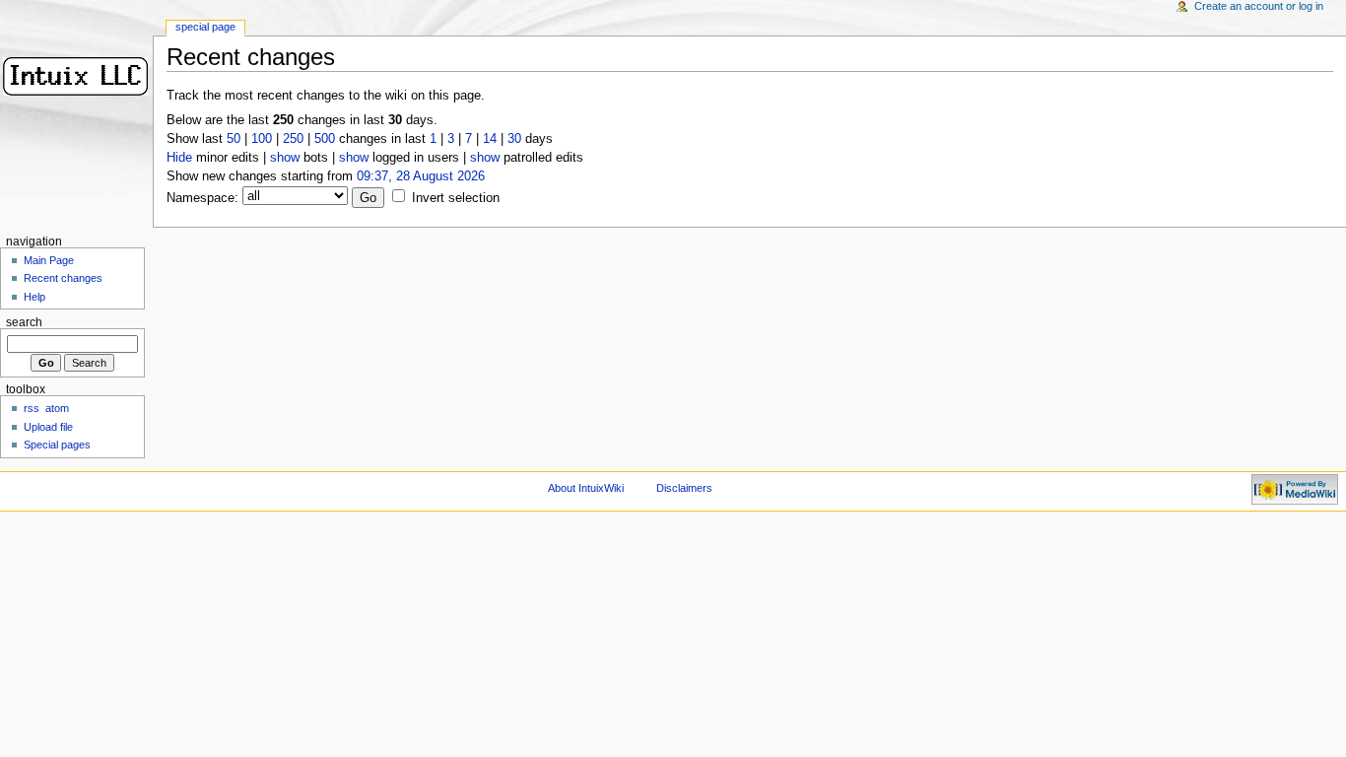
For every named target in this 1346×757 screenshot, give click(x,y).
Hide (179, 158)
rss (31, 408)
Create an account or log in (1258, 6)
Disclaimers (684, 488)
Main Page (49, 260)
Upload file (48, 427)
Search (24, 322)
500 (324, 139)
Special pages (57, 444)
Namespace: (202, 198)
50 (233, 139)
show (285, 158)
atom (57, 408)
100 (261, 139)
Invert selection (456, 198)
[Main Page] (76, 76)
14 (490, 139)
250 (293, 139)
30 (514, 139)
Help (34, 297)
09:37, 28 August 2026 (421, 176)
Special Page (205, 27)
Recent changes (63, 278)
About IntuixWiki (586, 488)
